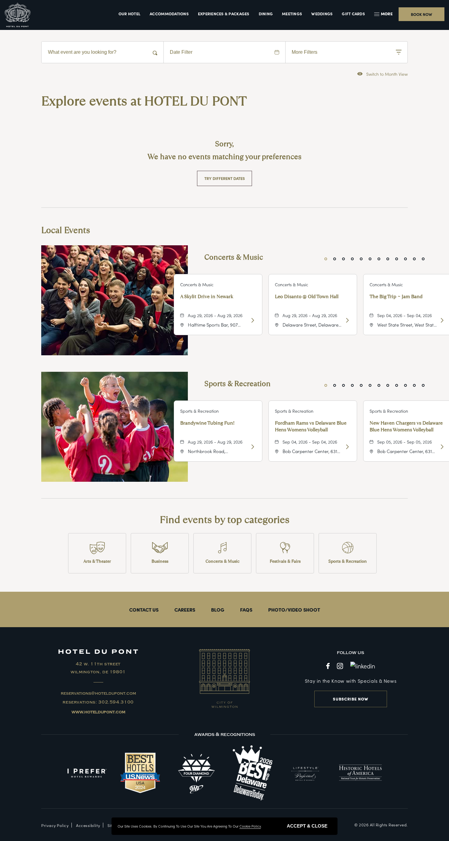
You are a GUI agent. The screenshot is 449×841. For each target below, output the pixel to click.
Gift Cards (353, 13)
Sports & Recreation (237, 383)
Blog (217, 609)
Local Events (65, 230)
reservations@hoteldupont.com (98, 693)
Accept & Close (307, 825)
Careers (184, 609)
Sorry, (224, 143)
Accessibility (88, 825)
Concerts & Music (233, 257)
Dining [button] (266, 13)
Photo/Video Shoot (294, 609)
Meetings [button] (292, 13)
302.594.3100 (116, 702)
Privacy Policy (54, 825)
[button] (384, 13)
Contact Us (144, 609)
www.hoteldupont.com (98, 712)
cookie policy (250, 826)
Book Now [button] (421, 14)
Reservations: (98, 702)
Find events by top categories (225, 519)
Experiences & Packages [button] (224, 13)
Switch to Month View (382, 73)
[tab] (325, 259)
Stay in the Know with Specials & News (351, 680)
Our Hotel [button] (130, 13)
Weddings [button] (322, 13)
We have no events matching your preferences (224, 157)
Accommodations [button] (169, 13)
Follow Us (350, 652)
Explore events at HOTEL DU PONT (144, 101)
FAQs (246, 609)
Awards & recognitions (224, 734)
